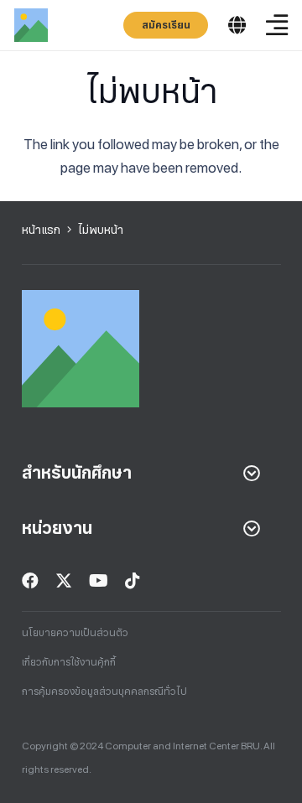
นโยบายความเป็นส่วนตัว (75, 633)
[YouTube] (98, 580)
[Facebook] (30, 580)
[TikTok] (132, 580)
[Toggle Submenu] (251, 472)
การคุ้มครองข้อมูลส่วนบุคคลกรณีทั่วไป (104, 691)
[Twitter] (63, 580)
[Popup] (237, 25)
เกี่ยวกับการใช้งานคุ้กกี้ (69, 662)
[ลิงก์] (31, 25)
